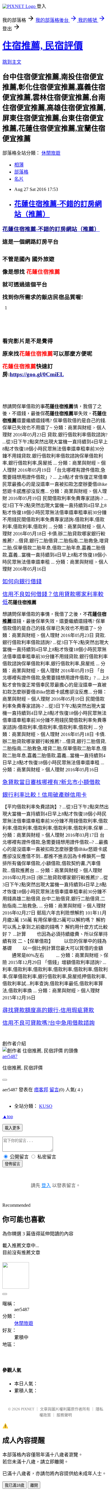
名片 (19, 178)
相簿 (19, 164)
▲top (7, 1116)
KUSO (45, 1106)
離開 (34, 1485)
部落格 (21, 171)
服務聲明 (64, 1415)
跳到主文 (11, 62)
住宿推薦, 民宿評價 (42, 45)
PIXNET (27, 1409)
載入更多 (12, 1128)
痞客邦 (41, 1089)
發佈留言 (12, 1164)
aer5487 (9, 1056)
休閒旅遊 (50, 153)
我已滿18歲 (14, 1485)
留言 (54, 1089)
